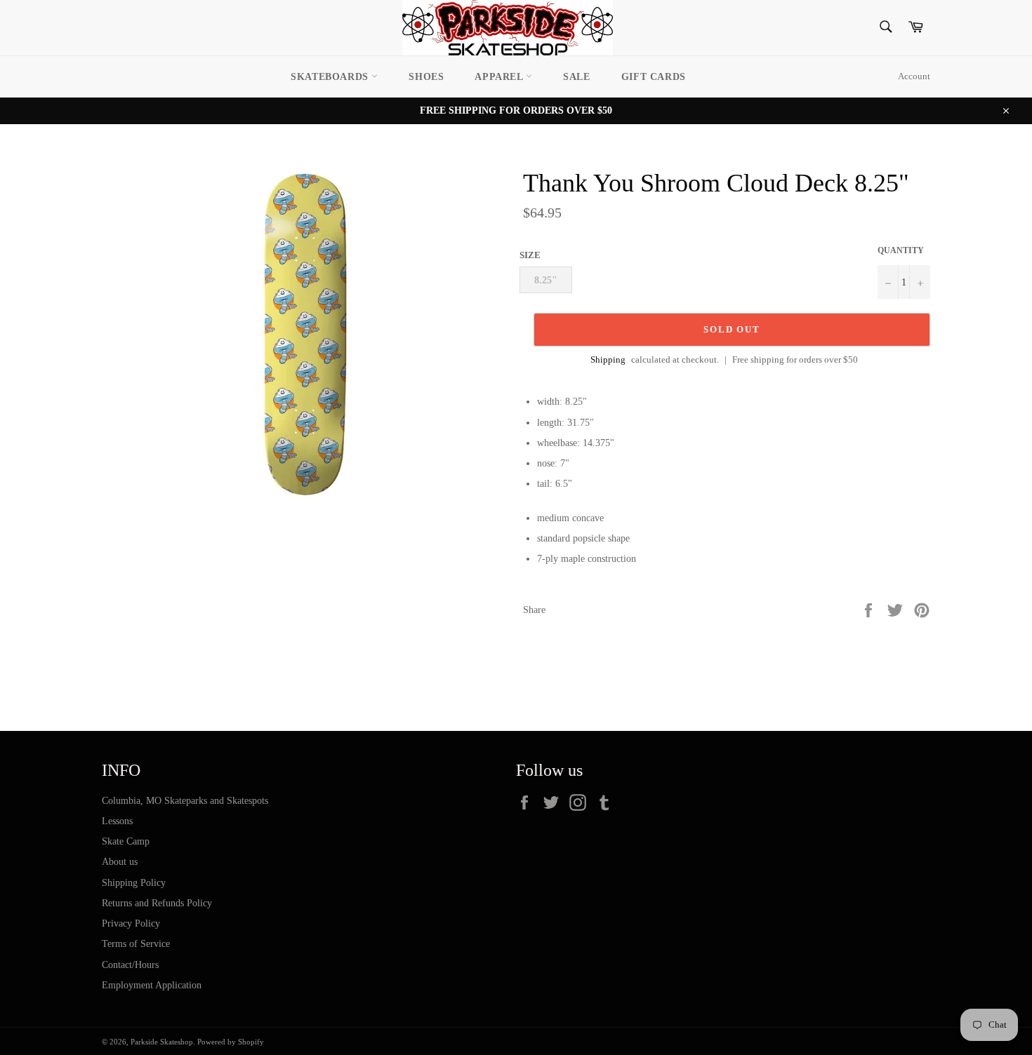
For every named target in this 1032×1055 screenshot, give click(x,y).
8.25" (545, 280)
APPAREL (500, 77)
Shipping (608, 359)
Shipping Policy (134, 883)
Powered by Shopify (230, 1041)
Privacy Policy (131, 923)
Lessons (117, 821)
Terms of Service (136, 944)
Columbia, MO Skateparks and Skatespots (185, 800)
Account (914, 76)
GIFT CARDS (653, 77)
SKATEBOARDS (331, 77)
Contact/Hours (130, 965)
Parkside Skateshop (162, 1041)
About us (120, 861)
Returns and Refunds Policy (157, 903)
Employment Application (151, 985)
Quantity (901, 250)
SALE (576, 77)
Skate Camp (126, 841)
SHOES (426, 77)
